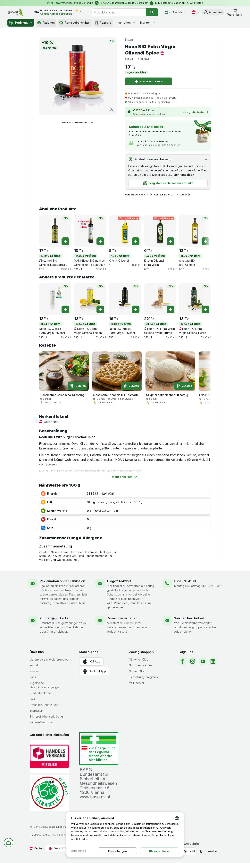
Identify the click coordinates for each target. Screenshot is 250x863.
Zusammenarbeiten (122, 618)
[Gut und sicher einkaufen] (49, 793)
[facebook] (182, 661)
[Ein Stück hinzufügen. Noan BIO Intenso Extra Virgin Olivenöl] (135, 309)
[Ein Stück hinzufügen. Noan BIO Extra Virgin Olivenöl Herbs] (205, 309)
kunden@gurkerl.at (55, 618)
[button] (213, 12)
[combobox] (119, 12)
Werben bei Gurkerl (189, 618)
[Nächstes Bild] (203, 230)
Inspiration (123, 22)
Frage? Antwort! (119, 581)
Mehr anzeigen (183, 174)
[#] (98, 748)
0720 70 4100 (185, 581)
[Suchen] (152, 12)
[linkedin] (213, 661)
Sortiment (21, 22)
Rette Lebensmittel (77, 22)
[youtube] (203, 661)
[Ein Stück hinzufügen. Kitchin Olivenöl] (135, 241)
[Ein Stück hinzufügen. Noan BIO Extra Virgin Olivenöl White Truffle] (170, 309)
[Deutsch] (195, 12)
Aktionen (49, 22)
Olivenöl (184, 194)
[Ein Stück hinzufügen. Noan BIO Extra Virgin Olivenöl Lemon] (100, 309)
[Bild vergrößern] (112, 110)
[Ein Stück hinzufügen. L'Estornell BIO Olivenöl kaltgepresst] (65, 241)
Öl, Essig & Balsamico (162, 194)
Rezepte (105, 22)
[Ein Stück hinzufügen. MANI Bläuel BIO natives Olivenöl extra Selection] (100, 241)
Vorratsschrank (135, 194)
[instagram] (192, 661)
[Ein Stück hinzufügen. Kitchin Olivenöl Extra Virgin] (170, 241)
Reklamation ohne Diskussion (62, 581)
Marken (145, 22)
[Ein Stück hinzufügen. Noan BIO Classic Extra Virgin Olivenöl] (65, 309)
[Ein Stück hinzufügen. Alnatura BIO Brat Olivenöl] (205, 241)
